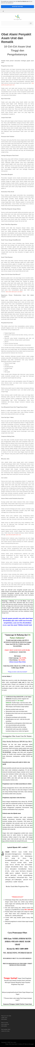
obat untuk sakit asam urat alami (14, 291)
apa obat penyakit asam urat (13, 534)
